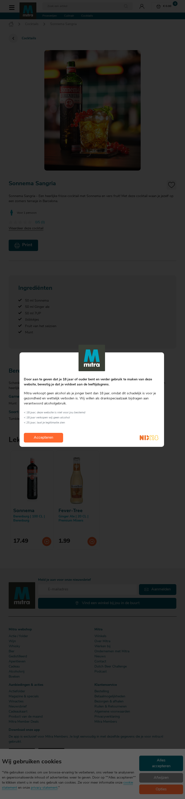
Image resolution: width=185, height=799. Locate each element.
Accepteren (43, 438)
